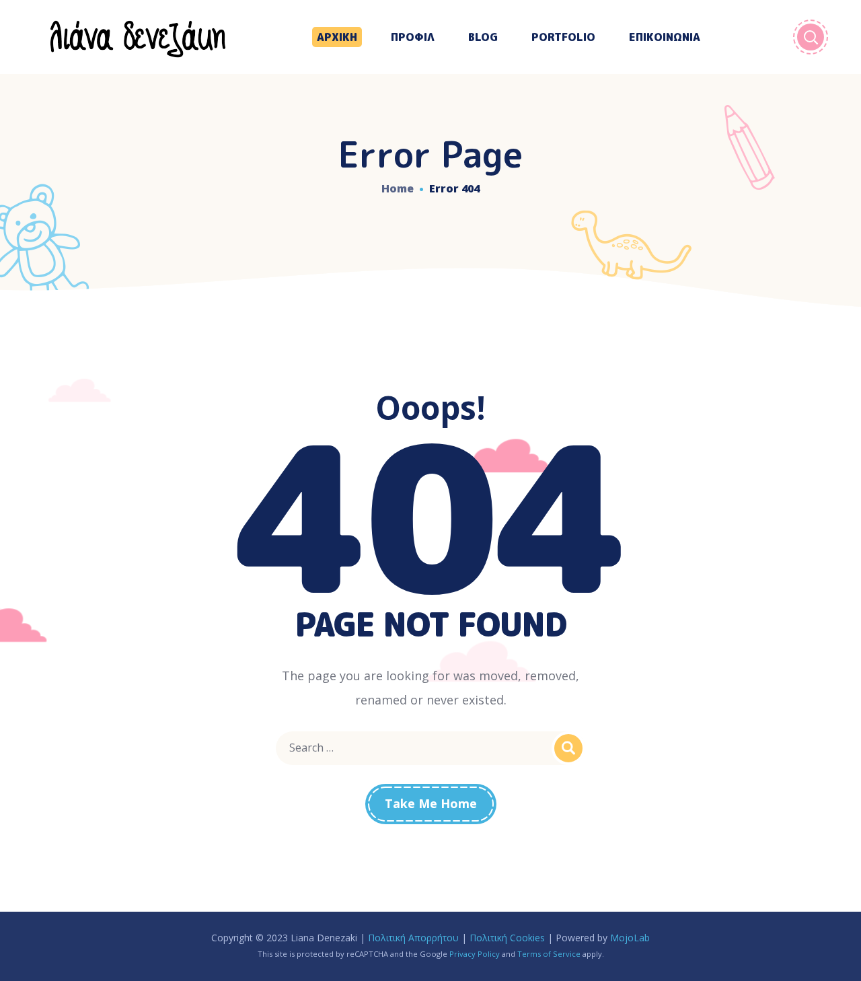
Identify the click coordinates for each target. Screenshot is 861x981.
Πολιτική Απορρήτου (413, 937)
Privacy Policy (474, 954)
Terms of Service (549, 954)
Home (397, 188)
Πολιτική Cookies (507, 937)
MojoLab (630, 937)
